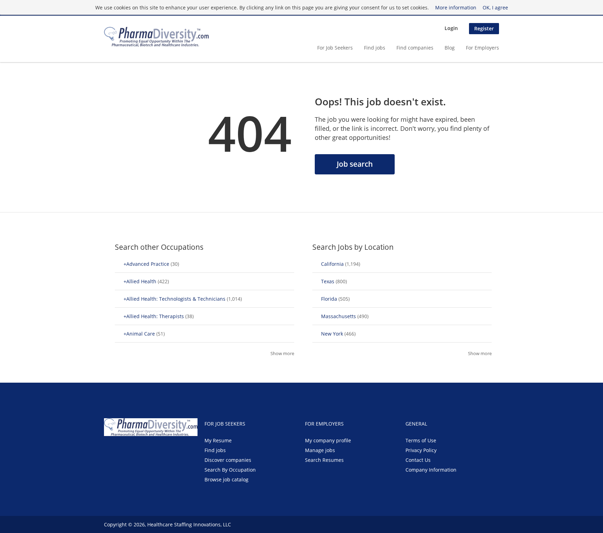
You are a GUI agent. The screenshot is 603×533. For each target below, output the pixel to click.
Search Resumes (324, 460)
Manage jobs (320, 450)
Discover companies (227, 460)
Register (484, 28)
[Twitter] (121, 450)
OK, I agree (495, 7)
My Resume (218, 440)
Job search (355, 164)
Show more (282, 353)
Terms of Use (420, 440)
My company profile (328, 440)
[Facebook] (109, 450)
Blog (450, 47)
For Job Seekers (335, 47)
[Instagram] (142, 450)
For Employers (482, 47)
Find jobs (374, 47)
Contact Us (418, 460)
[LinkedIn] (132, 450)
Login (451, 28)
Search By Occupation (230, 469)
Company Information (430, 469)
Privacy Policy (421, 450)
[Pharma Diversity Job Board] (156, 37)
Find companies (414, 47)
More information (455, 7)
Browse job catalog (226, 479)
